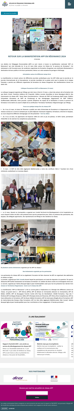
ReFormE (13, 100)
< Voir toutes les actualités (9, 13)
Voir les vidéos (45, 114)
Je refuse (11, 408)
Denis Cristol (8, 94)
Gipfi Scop (63, 96)
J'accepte (4, 408)
